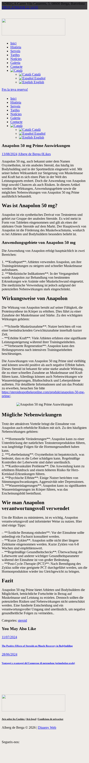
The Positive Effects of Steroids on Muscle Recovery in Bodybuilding (37, 646)
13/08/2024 (9, 154)
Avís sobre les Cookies (13, 719)
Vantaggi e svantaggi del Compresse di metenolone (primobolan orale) (38, 663)
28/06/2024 (9, 654)
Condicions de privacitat (50, 719)
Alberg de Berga (29, 154)
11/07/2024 (9, 637)
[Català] (16, 70)
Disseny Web (47, 727)
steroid (22, 620)
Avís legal (31, 719)
